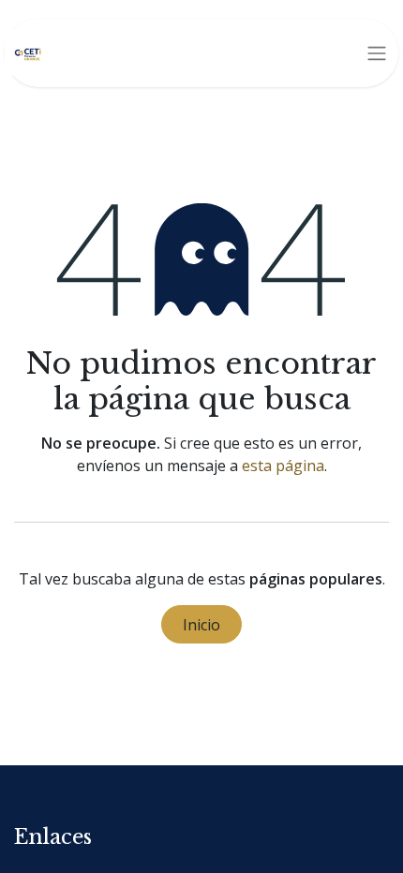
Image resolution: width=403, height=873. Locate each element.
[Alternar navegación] (376, 53)
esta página (283, 465)
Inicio (201, 624)
